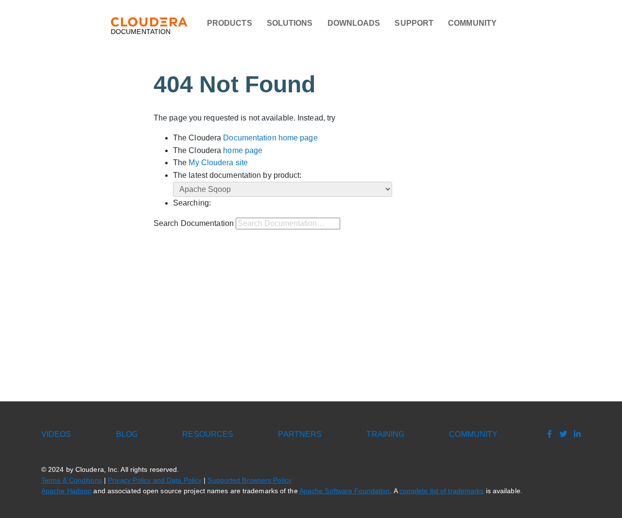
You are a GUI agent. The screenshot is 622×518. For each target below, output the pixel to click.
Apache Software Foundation (344, 491)
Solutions (290, 23)
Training (385, 434)
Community (472, 23)
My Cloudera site (218, 162)
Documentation (141, 31)
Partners (300, 434)
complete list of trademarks (441, 491)
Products (229, 23)
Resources (207, 434)
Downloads (354, 23)
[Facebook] (547, 434)
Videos (56, 434)
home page (242, 150)
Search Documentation (194, 223)
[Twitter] (560, 434)
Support (414, 23)
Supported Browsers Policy (249, 480)
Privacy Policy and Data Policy (155, 480)
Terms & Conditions (71, 480)
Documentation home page (270, 138)
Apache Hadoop (66, 491)
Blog (127, 434)
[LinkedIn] (575, 434)
